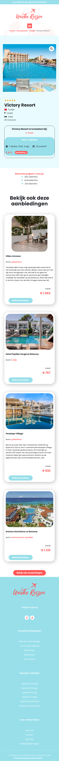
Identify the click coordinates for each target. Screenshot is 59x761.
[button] (29, 25)
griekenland (16, 262)
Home (12, 31)
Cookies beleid (36, 758)
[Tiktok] (32, 617)
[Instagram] (27, 617)
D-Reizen (30, 133)
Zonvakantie (21, 31)
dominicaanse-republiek (22, 537)
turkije (32, 31)
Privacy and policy (22, 758)
